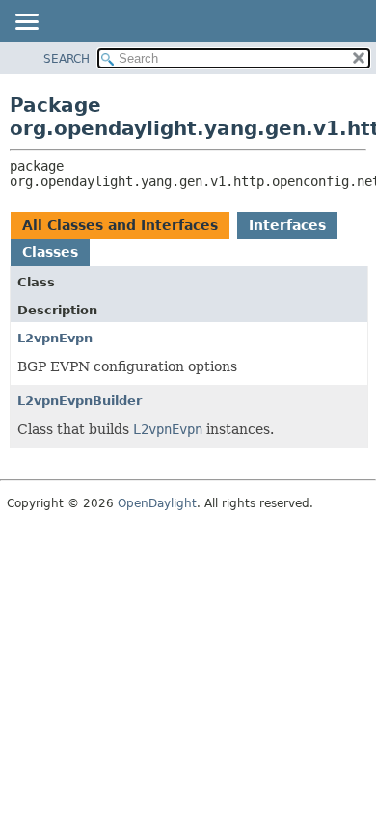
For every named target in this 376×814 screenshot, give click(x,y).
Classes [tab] (50, 251)
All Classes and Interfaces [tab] (120, 224)
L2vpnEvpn (55, 338)
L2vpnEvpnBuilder (79, 400)
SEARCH (66, 59)
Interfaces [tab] (287, 224)
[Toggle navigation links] (26, 23)
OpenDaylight (157, 503)
